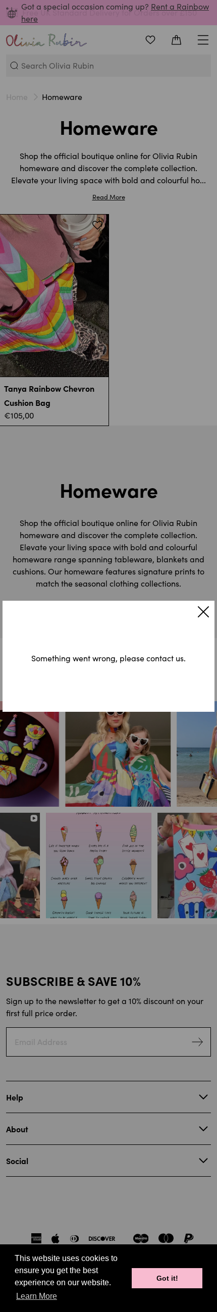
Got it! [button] (167, 1278)
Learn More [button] (36, 1296)
